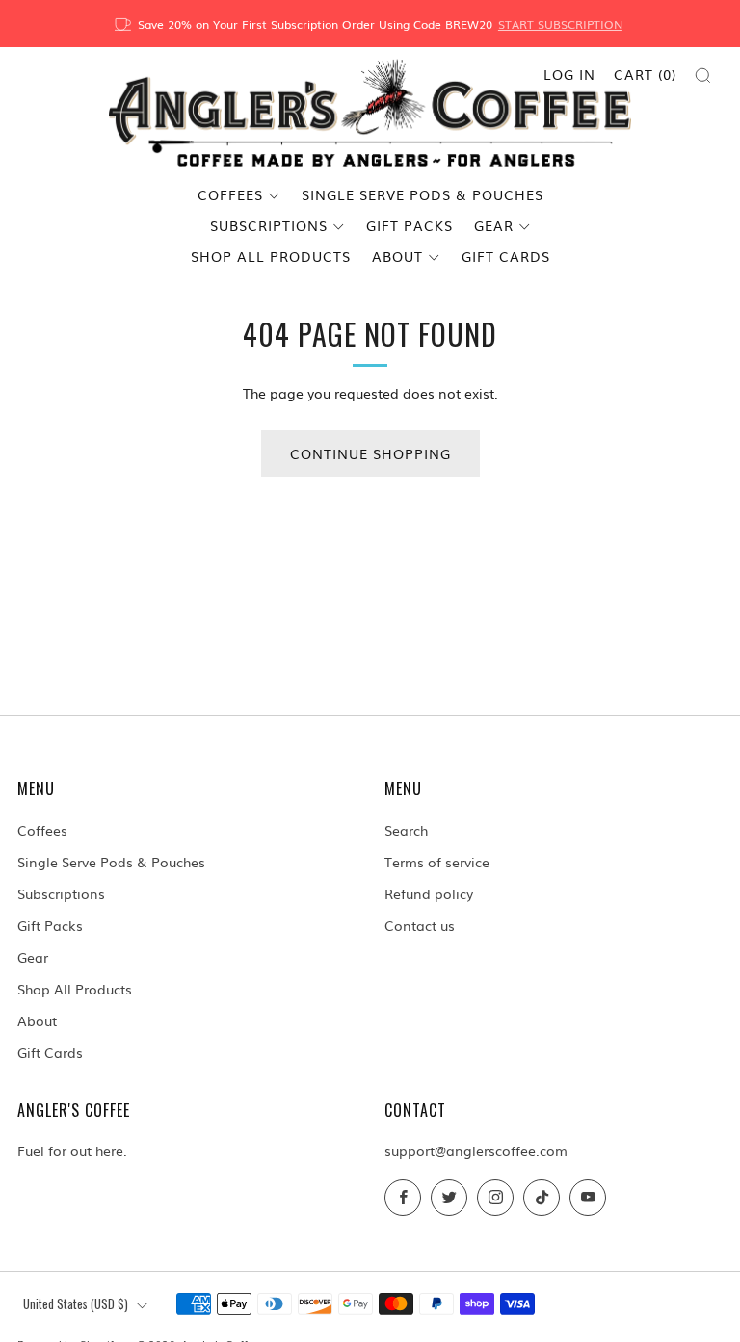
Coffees (230, 194)
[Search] (703, 75)
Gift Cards (506, 256)
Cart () (645, 74)
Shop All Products (271, 256)
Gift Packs (409, 225)
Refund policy (428, 893)
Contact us (419, 925)
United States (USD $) (75, 1304)
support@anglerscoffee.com (476, 1150)
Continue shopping (370, 453)
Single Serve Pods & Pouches (422, 194)
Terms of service (436, 861)
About (397, 256)
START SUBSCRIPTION (560, 24)
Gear (494, 225)
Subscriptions (269, 225)
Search (406, 829)
